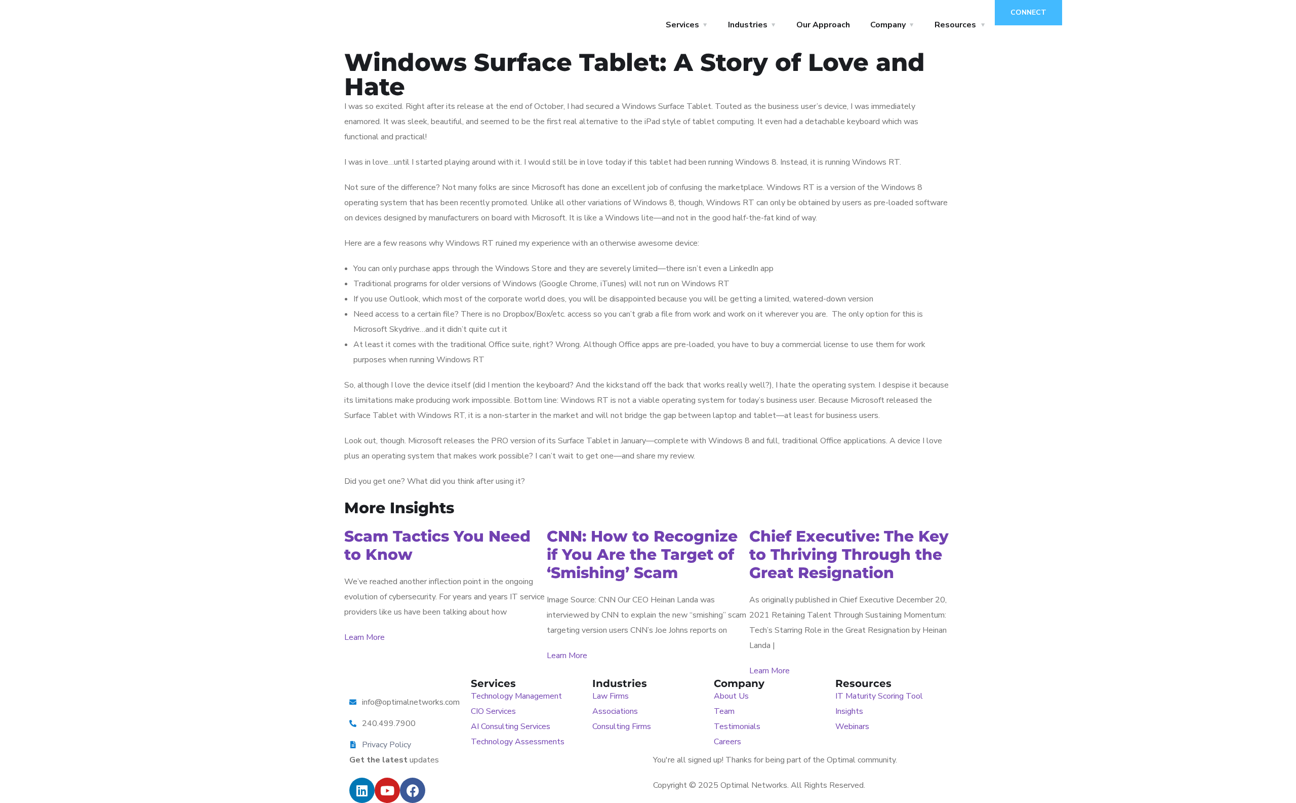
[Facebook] (412, 790)
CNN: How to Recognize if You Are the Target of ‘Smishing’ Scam (642, 554)
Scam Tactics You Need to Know (437, 545)
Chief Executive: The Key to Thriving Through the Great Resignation (849, 554)
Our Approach (823, 24)
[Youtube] (387, 790)
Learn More (364, 637)
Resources (955, 24)
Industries (747, 24)
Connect (1028, 12)
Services (682, 24)
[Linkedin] (362, 790)
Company (888, 24)
